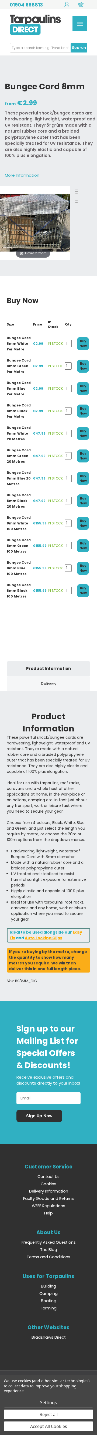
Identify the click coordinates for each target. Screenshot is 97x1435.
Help (48, 1213)
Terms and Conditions (48, 1257)
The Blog (48, 1249)
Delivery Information (48, 1191)
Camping (48, 1293)
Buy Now (83, 343)
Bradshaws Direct (49, 1337)
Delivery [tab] (48, 683)
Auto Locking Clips (43, 938)
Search (79, 47)
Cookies (48, 1184)
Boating (48, 1300)
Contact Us (48, 1176)
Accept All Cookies (48, 1426)
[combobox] (48, 47)
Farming (49, 1308)
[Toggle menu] (79, 23)
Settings (48, 1403)
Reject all (49, 1414)
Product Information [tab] (48, 668)
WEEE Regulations (48, 1206)
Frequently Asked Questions (49, 1242)
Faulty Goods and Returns (48, 1198)
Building (48, 1286)
